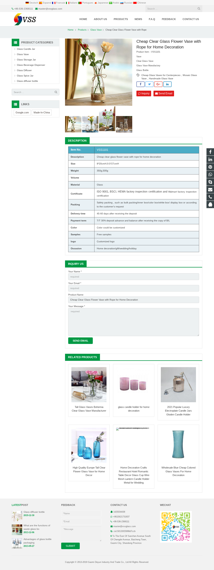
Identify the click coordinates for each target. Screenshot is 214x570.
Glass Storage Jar (26, 59)
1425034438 (119, 512)
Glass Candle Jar (26, 49)
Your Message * (76, 306)
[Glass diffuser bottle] (17, 521)
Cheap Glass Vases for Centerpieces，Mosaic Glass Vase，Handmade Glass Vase (169, 75)
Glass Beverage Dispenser (31, 65)
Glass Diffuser (24, 70)
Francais (60, 2)
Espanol (47, 2)
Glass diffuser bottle (27, 81)
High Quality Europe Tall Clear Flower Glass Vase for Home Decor (89, 471)
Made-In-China (42, 112)
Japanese (103, 2)
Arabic (116, 2)
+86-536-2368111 (23, 8)
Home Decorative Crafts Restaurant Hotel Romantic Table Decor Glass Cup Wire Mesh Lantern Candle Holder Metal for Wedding (133, 475)
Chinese (141, 2)
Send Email (165, 93)
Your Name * (75, 271)
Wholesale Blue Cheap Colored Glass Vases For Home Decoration (178, 471)
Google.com (22, 112)
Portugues (88, 2)
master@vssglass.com (50, 8)
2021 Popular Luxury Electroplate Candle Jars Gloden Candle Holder (178, 411)
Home (70, 30)
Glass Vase (96, 30)
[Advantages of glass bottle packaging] (17, 548)
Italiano (73, 2)
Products (82, 30)
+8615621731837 (121, 517)
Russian (128, 2)
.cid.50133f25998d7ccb (124, 531)
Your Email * (74, 283)
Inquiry (145, 93)
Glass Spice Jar (25, 75)
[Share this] (140, 84)
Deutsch (34, 2)
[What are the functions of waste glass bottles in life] (17, 534)
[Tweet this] (149, 84)
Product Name (75, 294)
